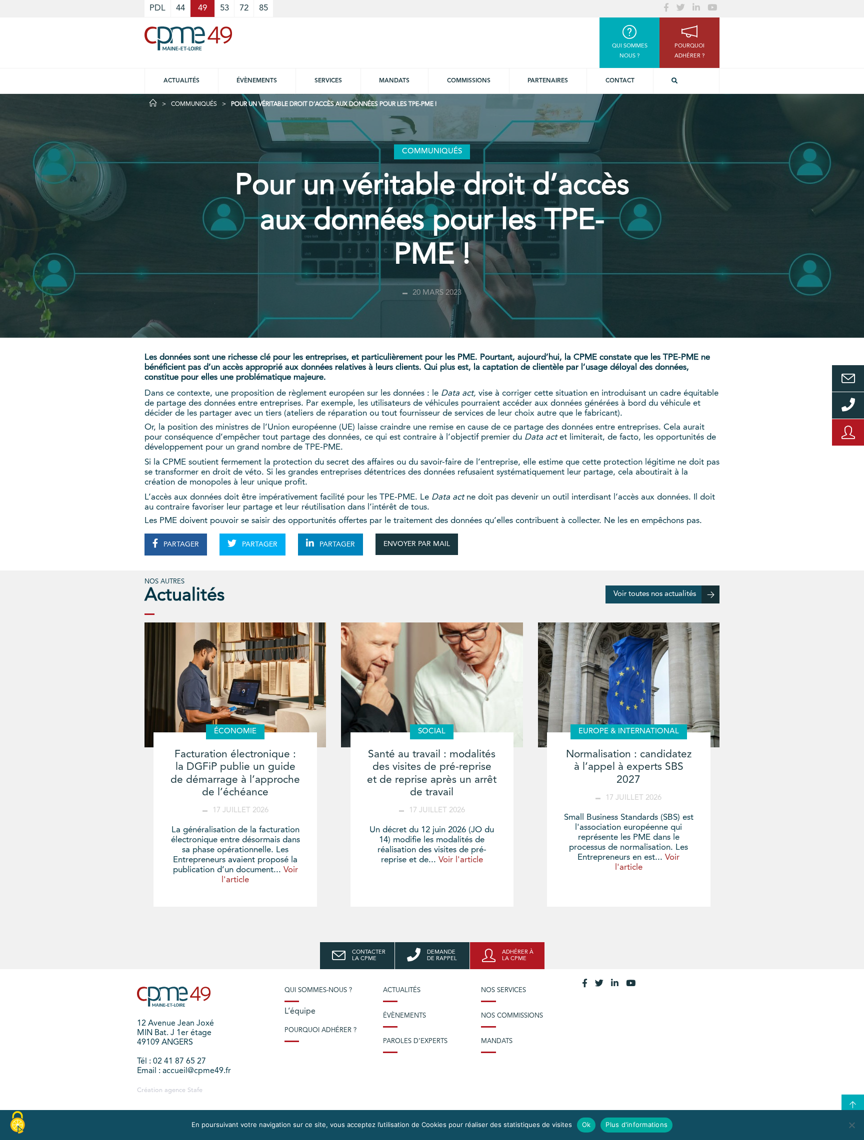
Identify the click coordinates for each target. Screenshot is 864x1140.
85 (263, 8)
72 (244, 8)
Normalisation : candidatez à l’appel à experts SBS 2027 (629, 767)
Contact (620, 81)
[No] (851, 1125)
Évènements (256, 81)
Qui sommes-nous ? (318, 990)
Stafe (195, 1090)
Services (328, 81)
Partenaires (548, 81)
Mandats (394, 81)
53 (224, 8)
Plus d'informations (637, 1125)
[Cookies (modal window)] (17, 1123)
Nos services (503, 990)
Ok (586, 1125)
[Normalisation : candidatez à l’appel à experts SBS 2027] (629, 684)
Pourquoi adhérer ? (320, 1030)
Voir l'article (460, 860)
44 (180, 8)
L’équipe (300, 1012)
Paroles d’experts (415, 1041)
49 (202, 8)
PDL (158, 8)
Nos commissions (512, 1016)
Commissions (468, 81)
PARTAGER (180, 544)
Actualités (182, 81)
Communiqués (194, 104)
